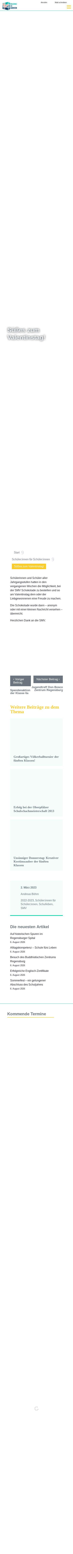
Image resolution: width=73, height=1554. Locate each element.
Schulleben (46, 904)
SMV (24, 908)
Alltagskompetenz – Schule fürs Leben (33, 947)
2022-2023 (27, 900)
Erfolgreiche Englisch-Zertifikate (29, 970)
